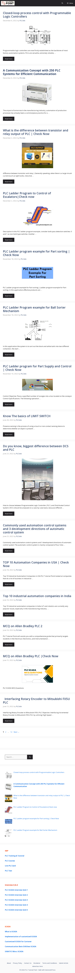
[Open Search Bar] (62, 3)
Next (16, 732)
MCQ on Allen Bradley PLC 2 (22, 626)
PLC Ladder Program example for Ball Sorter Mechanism (34, 309)
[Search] (30, 757)
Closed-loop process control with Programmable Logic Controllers (37, 14)
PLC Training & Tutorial (14, 856)
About (9, 963)
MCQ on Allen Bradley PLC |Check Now (30, 656)
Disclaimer (36, 963)
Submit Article (63, 963)
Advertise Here (37, 966)
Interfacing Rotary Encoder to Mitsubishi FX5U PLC (36, 700)
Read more (8, 59)
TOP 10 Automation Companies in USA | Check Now (36, 564)
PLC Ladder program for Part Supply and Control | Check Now (37, 368)
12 (11, 732)
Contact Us (27, 963)
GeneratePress (50, 970)
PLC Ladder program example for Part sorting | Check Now (36, 253)
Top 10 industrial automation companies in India (37, 596)
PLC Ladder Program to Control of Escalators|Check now (27, 195)
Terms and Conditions (49, 963)
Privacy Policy (17, 963)
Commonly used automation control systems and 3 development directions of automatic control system (34, 528)
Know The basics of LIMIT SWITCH (26, 416)
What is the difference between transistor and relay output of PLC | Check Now (35, 132)
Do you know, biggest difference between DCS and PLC (35, 448)
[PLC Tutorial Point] (8, 3)
